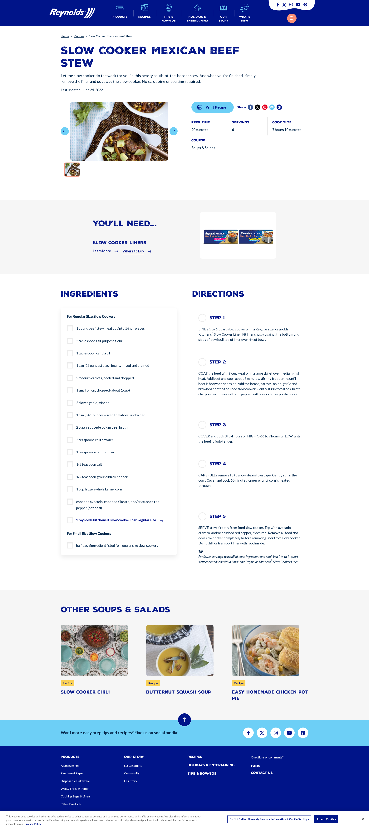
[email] (272, 107)
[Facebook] (251, 107)
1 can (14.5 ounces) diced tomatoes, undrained (110, 415)
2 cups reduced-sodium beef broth (102, 427)
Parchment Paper (72, 773)
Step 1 (217, 317)
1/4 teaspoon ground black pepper (102, 477)
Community (132, 773)
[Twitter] (258, 107)
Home (65, 36)
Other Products (71, 804)
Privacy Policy (33, 824)
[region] (184, 819)
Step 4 (217, 463)
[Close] (363, 819)
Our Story (130, 781)
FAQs (255, 766)
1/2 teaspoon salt (89, 464)
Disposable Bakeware (75, 781)
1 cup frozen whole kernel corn (99, 489)
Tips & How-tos (202, 773)
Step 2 (217, 362)
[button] (120, 13)
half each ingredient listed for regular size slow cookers (117, 545)
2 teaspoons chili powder (94, 440)
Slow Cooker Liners (119, 242)
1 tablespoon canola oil (93, 353)
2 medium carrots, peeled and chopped (105, 378)
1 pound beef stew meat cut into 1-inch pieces (110, 328)
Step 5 (217, 516)
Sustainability (133, 765)
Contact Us (262, 773)
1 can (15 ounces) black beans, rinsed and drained (112, 365)
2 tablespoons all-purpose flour (99, 341)
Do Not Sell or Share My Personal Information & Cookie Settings (269, 819)
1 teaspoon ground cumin (95, 452)
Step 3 (217, 424)
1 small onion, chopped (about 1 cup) (103, 390)
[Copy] (280, 107)
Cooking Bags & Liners (76, 796)
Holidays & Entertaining (211, 765)
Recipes (79, 36)
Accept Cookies (326, 819)
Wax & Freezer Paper (75, 788)
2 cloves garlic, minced (92, 403)
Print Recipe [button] (216, 107)
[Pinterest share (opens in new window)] (265, 107)
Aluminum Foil (70, 765)
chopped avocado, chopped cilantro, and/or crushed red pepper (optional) (117, 504)
